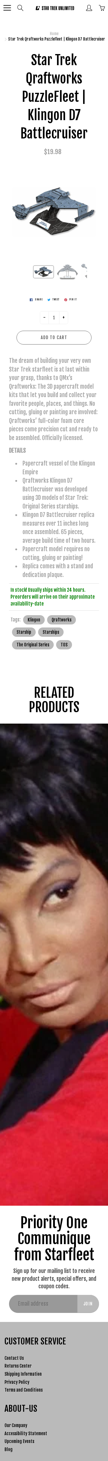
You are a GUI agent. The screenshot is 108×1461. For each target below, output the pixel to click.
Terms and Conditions (23, 1390)
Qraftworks (61, 619)
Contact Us (14, 1358)
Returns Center (18, 1366)
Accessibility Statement (25, 1433)
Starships (51, 632)
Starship (23, 632)
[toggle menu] (7, 7)
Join (88, 1303)
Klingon (34, 619)
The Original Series (32, 644)
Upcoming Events (19, 1441)
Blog (8, 1449)
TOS (64, 644)
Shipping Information (23, 1374)
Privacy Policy (16, 1382)
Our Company (15, 1425)
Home (54, 33)
